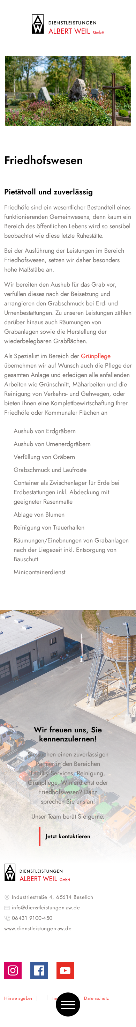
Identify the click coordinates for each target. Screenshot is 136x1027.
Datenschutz (96, 998)
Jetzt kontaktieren (68, 836)
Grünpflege (96, 356)
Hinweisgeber (18, 998)
